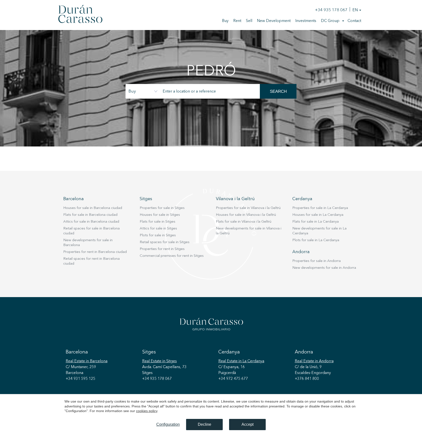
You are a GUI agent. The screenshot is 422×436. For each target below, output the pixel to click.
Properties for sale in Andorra (316, 261)
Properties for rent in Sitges (162, 249)
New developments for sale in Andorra (324, 268)
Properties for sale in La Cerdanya (320, 208)
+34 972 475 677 (233, 379)
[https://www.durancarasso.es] (80, 15)
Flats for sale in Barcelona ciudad (90, 215)
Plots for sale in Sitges (158, 235)
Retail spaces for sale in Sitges (165, 242)
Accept (247, 424)
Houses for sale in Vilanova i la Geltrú (246, 215)
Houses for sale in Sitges (160, 215)
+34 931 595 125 (80, 379)
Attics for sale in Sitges (158, 228)
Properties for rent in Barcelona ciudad (95, 252)
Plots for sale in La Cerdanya (315, 240)
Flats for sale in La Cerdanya (315, 222)
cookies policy (146, 411)
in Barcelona (86, 361)
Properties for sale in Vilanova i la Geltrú (248, 208)
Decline (204, 424)
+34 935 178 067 (331, 10)
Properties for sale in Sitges (162, 208)
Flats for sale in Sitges (157, 222)
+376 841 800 (307, 379)
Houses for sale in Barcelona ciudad (92, 208)
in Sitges (159, 361)
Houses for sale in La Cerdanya (317, 215)
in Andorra (314, 361)
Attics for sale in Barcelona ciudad (91, 222)
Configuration (168, 424)
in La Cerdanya (241, 361)
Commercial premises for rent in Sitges (172, 256)
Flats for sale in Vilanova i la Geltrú (243, 222)
